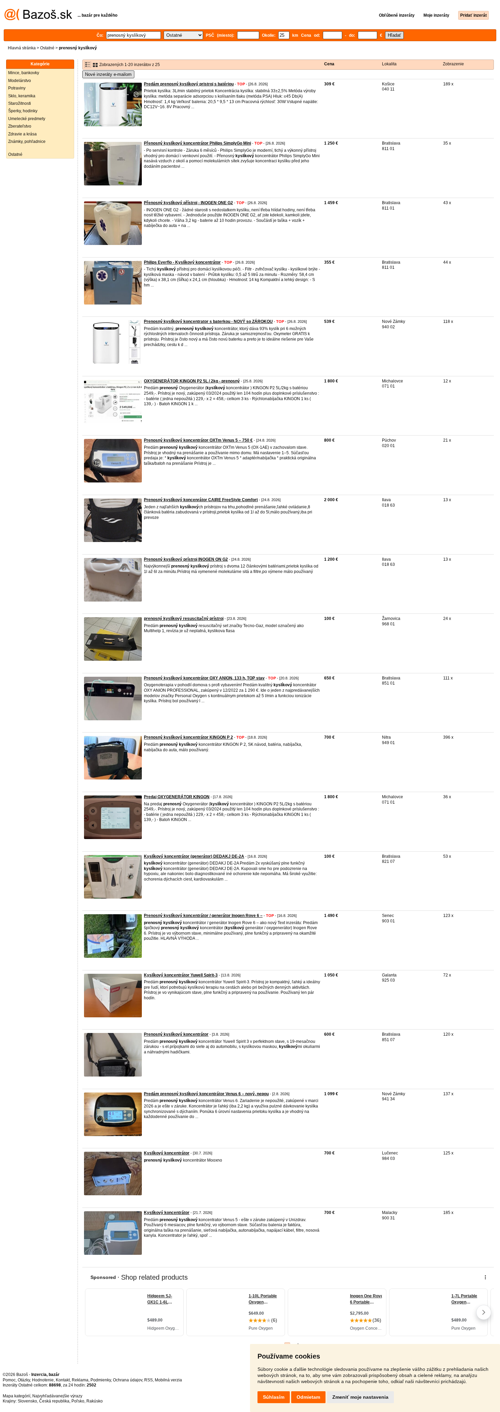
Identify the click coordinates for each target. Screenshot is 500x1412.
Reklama (80, 1380)
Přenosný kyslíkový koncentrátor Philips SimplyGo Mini (197, 143)
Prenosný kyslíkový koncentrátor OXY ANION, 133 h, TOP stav (204, 678)
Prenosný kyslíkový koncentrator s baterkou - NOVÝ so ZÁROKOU (208, 321)
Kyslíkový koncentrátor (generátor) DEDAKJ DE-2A (194, 856)
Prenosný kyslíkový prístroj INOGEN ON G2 (186, 559)
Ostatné (47, 48)
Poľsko (77, 1401)
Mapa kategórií (16, 1396)
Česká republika (54, 1401)
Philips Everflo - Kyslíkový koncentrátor (182, 262)
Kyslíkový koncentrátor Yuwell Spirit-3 (181, 975)
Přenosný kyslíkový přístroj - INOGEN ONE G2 (188, 202)
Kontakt (63, 1380)
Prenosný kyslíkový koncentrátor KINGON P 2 (188, 737)
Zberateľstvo (19, 126)
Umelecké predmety (26, 118)
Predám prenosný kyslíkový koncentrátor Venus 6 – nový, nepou (206, 1093)
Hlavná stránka (22, 48)
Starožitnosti (19, 103)
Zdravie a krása (22, 134)
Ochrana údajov (127, 1380)
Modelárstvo (19, 80)
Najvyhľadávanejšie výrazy (57, 1396)
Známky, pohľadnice (27, 141)
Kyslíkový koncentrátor (166, 1153)
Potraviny (17, 88)
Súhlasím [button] (273, 1397)
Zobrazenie (453, 64)
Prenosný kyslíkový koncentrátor (176, 1034)
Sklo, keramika (21, 96)
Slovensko (27, 1401)
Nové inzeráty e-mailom (108, 74)
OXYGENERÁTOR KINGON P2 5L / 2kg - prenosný (192, 381)
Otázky (24, 1380)
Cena (329, 64)
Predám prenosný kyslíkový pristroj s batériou (189, 84)
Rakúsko (94, 1401)
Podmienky (100, 1380)
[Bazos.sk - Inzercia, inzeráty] (38, 19)
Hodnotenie (43, 1380)
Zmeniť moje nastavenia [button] (360, 1397)
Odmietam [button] (308, 1397)
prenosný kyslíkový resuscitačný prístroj (183, 618)
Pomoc (9, 1380)
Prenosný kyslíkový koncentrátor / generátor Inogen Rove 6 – (203, 915)
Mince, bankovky (23, 72)
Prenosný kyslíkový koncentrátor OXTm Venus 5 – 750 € (198, 440)
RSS (148, 1380)
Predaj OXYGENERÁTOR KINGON (177, 796)
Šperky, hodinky (22, 111)
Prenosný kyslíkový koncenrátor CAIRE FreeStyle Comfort (201, 499)
